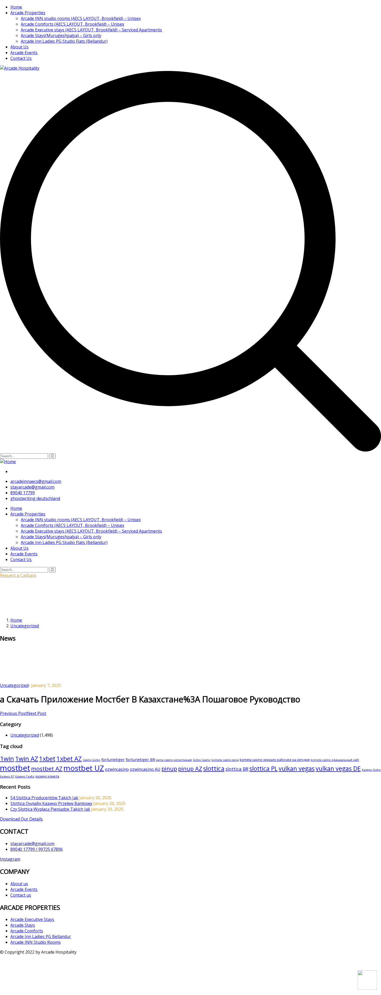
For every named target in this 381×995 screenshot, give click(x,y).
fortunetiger (113, 759)
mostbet (15, 768)
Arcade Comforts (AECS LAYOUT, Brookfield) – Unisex (72, 24)
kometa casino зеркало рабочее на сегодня (275, 759)
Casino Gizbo (91, 760)
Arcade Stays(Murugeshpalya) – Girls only (61, 35)
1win (7, 758)
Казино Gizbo (371, 770)
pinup (169, 768)
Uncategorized (24, 626)
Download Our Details (21, 819)
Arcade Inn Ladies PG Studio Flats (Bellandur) (64, 41)
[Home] (8, 461)
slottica (213, 768)
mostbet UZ (84, 768)
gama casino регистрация (174, 760)
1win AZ (26, 758)
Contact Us (21, 58)
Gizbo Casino (201, 760)
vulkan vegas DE (338, 768)
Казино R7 (7, 776)
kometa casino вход (225, 760)
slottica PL (263, 768)
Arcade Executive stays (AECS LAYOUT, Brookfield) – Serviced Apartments (91, 30)
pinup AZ (190, 768)
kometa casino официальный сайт (335, 760)
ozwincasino (117, 769)
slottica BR (236, 769)
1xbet (47, 758)
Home (16, 7)
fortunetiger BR (140, 759)
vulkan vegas (297, 768)
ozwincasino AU (145, 769)
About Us (19, 47)
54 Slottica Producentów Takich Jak (44, 798)
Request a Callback (18, 575)
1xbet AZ (69, 758)
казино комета (47, 776)
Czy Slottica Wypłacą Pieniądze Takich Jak (50, 809)
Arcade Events (24, 52)
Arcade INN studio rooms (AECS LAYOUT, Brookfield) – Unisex (81, 18)
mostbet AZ (46, 769)
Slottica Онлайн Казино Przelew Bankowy (51, 803)
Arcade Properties (27, 13)
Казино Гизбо (24, 776)
